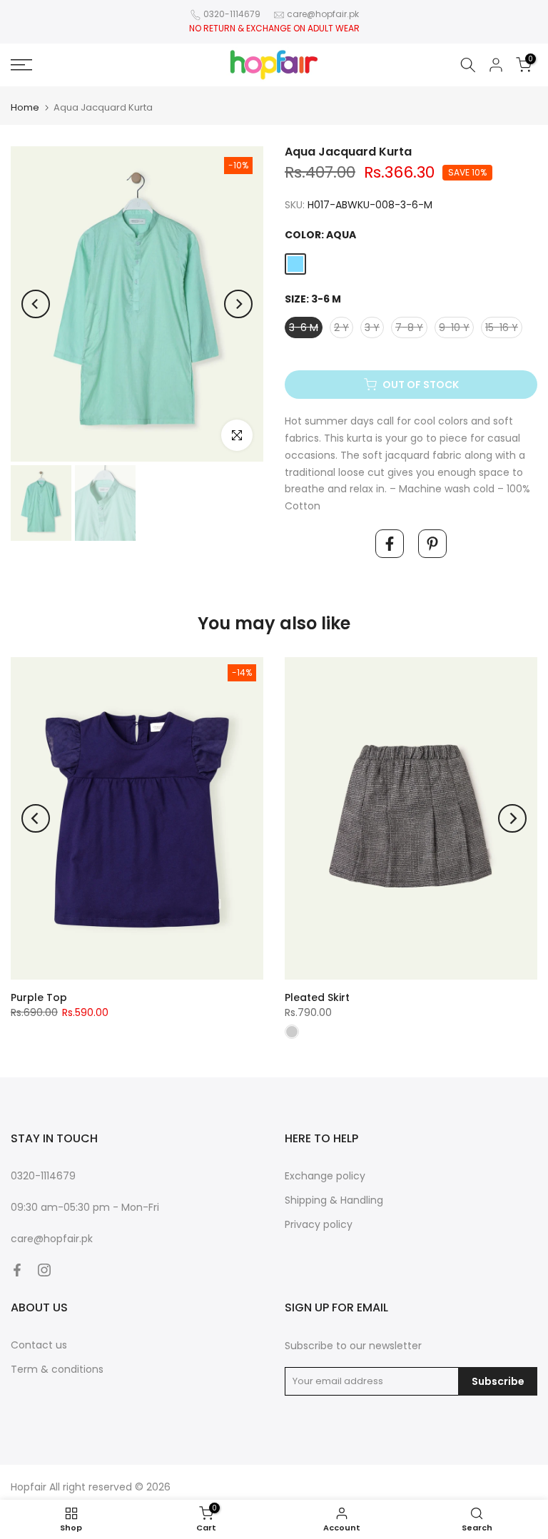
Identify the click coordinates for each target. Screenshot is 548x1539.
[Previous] (35, 304)
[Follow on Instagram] (44, 1270)
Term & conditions (57, 1369)
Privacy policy (318, 1224)
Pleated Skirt (317, 997)
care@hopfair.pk (323, 14)
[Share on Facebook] (389, 543)
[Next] (238, 304)
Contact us (39, 1345)
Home (25, 107)
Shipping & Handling (334, 1200)
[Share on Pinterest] (432, 543)
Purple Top (39, 997)
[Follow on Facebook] (17, 1270)
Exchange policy (325, 1176)
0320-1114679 (231, 14)
